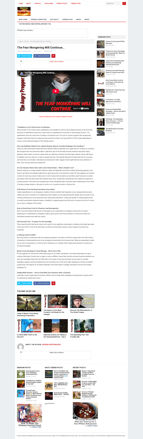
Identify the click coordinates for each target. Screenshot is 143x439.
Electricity (54, 19)
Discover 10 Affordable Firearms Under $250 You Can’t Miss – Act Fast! (89, 384)
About (28, 3)
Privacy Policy (62, 3)
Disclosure (49, 3)
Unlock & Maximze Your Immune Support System (55, 116)
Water (78, 19)
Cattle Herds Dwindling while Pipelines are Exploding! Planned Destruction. (115, 62)
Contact (37, 3)
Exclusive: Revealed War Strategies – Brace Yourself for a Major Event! (116, 111)
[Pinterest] (53, 56)
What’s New (23, 19)
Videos (86, 19)
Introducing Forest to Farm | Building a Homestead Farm (33, 372)
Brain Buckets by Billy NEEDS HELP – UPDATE (61, 393)
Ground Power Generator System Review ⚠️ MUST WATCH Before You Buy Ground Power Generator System (34, 394)
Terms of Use (76, 3)
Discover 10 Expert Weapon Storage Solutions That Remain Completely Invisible (89, 394)
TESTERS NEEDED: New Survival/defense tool (35, 24)
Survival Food (67, 19)
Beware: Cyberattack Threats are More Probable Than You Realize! (88, 373)
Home (21, 3)
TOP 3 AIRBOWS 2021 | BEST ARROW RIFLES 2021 (61, 384)
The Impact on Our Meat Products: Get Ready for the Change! (54, 312)
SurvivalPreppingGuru (24, 51)
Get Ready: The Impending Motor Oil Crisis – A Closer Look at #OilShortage (114, 121)
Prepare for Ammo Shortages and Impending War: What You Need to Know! (115, 53)
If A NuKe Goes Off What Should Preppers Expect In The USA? (33, 382)
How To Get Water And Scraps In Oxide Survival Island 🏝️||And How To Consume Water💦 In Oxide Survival (61, 374)
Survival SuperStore (38, 19)
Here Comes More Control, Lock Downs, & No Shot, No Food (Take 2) (114, 82)
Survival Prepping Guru (29, 435)
